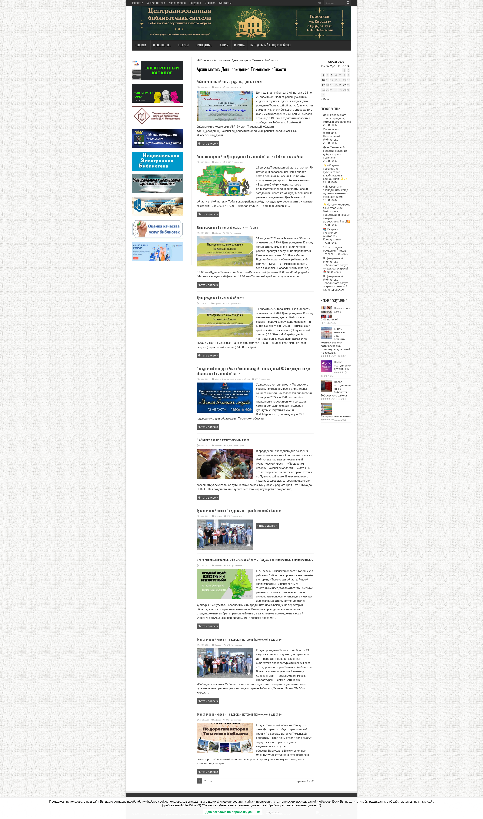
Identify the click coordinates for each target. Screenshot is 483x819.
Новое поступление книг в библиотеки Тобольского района (336, 388)
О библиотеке (156, 2)
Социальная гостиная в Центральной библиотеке (331, 134)
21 (339, 85)
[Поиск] (348, 3)
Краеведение (177, 2)
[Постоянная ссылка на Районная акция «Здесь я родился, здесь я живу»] (225, 119)
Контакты (225, 2)
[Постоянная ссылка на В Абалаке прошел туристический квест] (225, 478)
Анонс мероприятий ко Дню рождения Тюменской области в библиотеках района (250, 156)
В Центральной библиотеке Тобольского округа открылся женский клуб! (335, 283)
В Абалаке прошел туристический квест (223, 439)
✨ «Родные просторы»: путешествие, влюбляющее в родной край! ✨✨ (335, 172)
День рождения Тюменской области (220, 297)
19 (331, 85)
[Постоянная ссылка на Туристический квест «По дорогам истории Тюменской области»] (225, 548)
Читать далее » (208, 143)
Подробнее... (274, 812)
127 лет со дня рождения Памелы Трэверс (335, 251)
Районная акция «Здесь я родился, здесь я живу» (229, 81)
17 (323, 85)
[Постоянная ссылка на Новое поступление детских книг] (326, 370)
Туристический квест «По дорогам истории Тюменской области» (239, 510)
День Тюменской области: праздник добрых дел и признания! (335, 152)
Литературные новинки (336, 416)
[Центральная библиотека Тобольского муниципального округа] (177, 30)
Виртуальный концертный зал (270, 45)
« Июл (325, 99)
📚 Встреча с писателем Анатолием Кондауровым (332, 234)
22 (344, 85)
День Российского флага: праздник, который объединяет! (337, 118)
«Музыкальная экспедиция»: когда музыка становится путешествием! (335, 191)
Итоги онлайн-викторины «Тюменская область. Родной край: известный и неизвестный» (255, 559)
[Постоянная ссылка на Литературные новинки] (326, 413)
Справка (210, 2)
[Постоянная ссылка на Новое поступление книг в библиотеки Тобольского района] (326, 390)
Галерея (223, 45)
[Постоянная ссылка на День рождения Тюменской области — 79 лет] (225, 265)
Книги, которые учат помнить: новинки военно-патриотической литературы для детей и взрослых (335, 340)
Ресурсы (195, 2)
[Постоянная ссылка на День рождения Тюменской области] (225, 336)
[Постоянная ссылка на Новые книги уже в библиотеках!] (326, 316)
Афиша (218, 87)
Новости (137, 2)
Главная (205, 60)
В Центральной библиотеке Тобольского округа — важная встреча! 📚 (335, 265)
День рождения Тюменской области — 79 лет (227, 227)
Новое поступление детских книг (342, 365)
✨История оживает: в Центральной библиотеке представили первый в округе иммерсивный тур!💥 (336, 213)
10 (323, 80)
